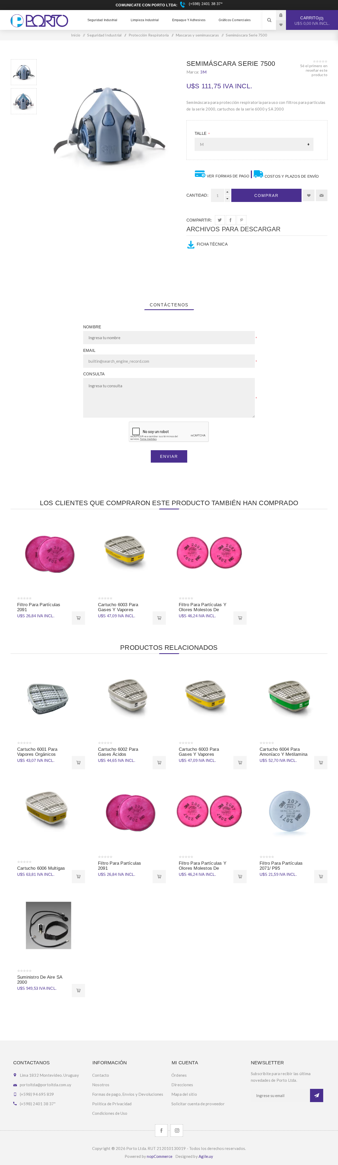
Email (89, 350)
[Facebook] (161, 1130)
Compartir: (199, 220)
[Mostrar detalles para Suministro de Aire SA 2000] (48, 927)
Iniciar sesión (285, 14)
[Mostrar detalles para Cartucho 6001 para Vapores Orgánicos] (48, 699)
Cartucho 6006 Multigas (41, 868)
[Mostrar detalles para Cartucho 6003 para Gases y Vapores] (128, 554)
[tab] (169, 305)
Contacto (100, 1075)
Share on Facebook (231, 220)
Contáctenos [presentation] (169, 305)
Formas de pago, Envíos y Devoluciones (127, 1094)
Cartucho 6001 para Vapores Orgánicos (37, 752)
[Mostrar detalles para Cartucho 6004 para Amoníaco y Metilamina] (290, 699)
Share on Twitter (220, 220)
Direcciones (182, 1084)
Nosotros (101, 1084)
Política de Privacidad (112, 1103)
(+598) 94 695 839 (37, 1094)
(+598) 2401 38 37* (205, 4)
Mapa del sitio (184, 1094)
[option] (24, 72)
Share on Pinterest (241, 220)
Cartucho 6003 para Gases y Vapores (118, 607)
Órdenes (179, 1075)
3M (203, 72)
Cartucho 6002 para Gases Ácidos (118, 752)
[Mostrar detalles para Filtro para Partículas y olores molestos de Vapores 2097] (209, 554)
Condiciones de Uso (110, 1113)
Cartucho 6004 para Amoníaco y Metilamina (283, 752)
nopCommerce (159, 1156)
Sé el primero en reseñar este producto (313, 70)
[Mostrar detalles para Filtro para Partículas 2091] (48, 554)
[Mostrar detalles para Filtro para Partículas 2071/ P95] (290, 813)
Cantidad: (197, 195)
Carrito (312, 21)
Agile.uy (206, 1156)
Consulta (94, 374)
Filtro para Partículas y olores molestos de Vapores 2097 (202, 609)
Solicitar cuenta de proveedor (198, 1103)
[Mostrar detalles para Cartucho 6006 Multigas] (48, 813)
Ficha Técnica (212, 244)
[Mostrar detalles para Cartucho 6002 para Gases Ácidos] (128, 699)
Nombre (92, 327)
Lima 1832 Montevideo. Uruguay (49, 1075)
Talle (201, 133)
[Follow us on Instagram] (177, 1130)
